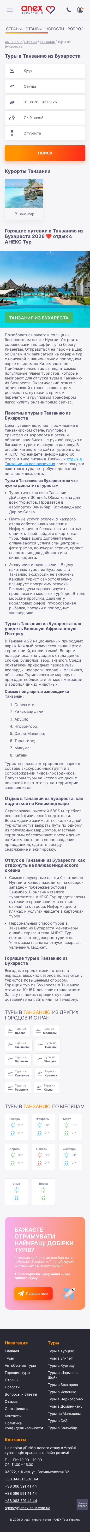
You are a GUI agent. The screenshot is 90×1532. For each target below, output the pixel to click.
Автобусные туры (20, 1365)
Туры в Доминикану (65, 1406)
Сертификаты (16, 1408)
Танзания (47, 42)
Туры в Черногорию (65, 1399)
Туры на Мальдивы (64, 1413)
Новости (54, 28)
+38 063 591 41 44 (21, 1500)
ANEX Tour (13, 42)
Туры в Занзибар (62, 1428)
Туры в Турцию (61, 1351)
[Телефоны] (69, 10)
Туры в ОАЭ (57, 1420)
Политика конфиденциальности (24, 1425)
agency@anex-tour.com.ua (27, 1508)
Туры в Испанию (62, 1392)
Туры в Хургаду (61, 1365)
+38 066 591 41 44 (21, 1486)
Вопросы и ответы (21, 1394)
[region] (45, 29)
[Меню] (10, 10)
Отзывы (33, 28)
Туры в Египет (60, 1358)
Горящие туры (17, 1372)
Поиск (45, 153)
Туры (9, 1358)
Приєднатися (37, 1293)
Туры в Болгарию (63, 1384)
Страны (14, 28)
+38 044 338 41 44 (21, 1479)
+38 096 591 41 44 (21, 1493)
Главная (12, 1351)
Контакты (13, 1416)
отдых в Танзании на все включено (43, 461)
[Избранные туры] (80, 10)
